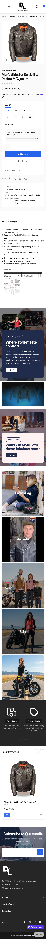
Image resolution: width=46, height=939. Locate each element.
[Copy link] (31, 178)
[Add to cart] (7, 815)
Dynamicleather (20, 935)
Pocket (25, 195)
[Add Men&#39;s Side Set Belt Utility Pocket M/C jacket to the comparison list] (41, 815)
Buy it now (23, 161)
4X (23, 117)
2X (8, 117)
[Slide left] (4, 42)
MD (16, 110)
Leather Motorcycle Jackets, (25, 201)
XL (31, 110)
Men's (20, 195)
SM (8, 110)
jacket (10, 195)
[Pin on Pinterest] (20, 178)
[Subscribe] (40, 852)
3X (15, 117)
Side (33, 195)
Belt (6, 195)
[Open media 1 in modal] (23, 42)
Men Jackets (19, 203)
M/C (15, 195)
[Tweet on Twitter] (15, 178)
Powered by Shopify (29, 935)
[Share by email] (25, 178)
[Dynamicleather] (7, 875)
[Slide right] (42, 42)
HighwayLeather (10, 71)
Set (30, 195)
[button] (3, 6)
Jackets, (17, 198)
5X (30, 117)
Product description (10, 221)
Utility (38, 195)
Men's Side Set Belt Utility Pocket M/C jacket (20, 803)
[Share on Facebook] (9, 178)
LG (24, 110)
